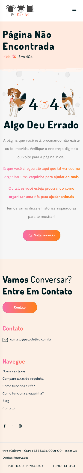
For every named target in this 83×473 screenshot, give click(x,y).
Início (7, 57)
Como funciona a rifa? (19, 386)
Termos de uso (63, 466)
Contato (20, 307)
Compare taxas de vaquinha (23, 378)
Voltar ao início (44, 235)
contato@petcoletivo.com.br (31, 339)
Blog (6, 401)
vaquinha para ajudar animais (54, 177)
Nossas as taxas (14, 371)
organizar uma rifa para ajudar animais (41, 196)
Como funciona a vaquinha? (23, 393)
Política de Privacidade (26, 466)
